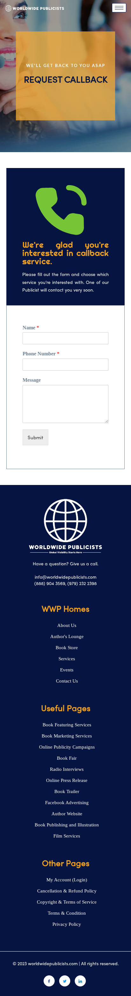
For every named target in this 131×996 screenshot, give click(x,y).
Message (32, 380)
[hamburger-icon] (119, 7)
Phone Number (41, 353)
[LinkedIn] (80, 980)
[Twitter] (64, 980)
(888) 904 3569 (49, 583)
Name (31, 327)
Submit (35, 437)
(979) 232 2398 (82, 583)
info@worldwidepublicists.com (65, 577)
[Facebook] (49, 980)
